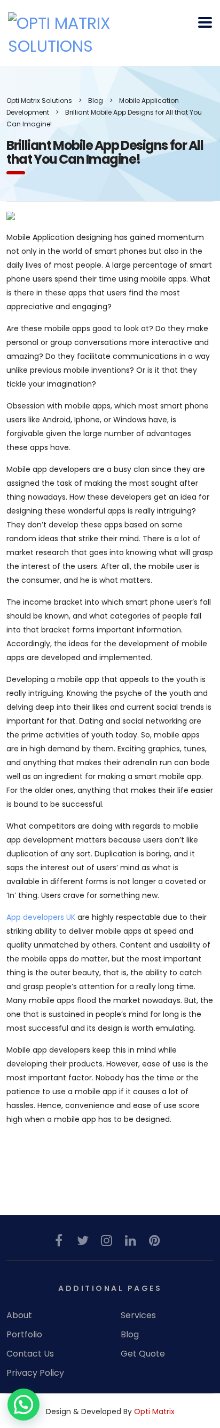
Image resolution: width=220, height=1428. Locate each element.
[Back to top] (197, 1375)
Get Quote (143, 1354)
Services (138, 1315)
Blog (130, 1334)
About (19, 1315)
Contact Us (30, 1354)
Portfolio (24, 1334)
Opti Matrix (154, 1411)
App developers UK (40, 917)
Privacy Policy (35, 1373)
